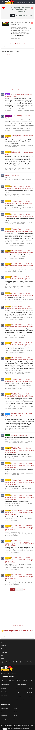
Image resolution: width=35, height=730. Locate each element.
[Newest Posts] (29, 2)
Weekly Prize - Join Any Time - (20, 23)
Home (2, 658)
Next (18, 589)
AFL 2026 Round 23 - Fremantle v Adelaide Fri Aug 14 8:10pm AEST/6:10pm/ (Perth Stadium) (19, 450)
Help (2, 655)
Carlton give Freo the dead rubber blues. (19, 136)
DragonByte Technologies (7, 727)
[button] (17, 642)
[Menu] (2, 2)
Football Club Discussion (20, 181)
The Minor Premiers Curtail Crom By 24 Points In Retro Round (18, 415)
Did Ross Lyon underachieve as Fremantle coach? (18, 95)
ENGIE (23, 30)
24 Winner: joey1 (15, 39)
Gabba (27, 30)
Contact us (3, 645)
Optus (20, 32)
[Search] (33, 2)
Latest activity (4, 695)
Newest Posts (5, 684)
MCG (12, 32)
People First (26, 32)
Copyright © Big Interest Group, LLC (9, 673)
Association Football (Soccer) (22, 130)
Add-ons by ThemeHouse (7, 728)
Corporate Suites (20, 34)
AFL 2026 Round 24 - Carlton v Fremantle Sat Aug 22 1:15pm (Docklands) (19, 187)
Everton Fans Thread (12, 175)
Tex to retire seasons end (16, 435)
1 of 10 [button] (12, 589)
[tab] (11, 43)
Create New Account (25, 15)
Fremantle (14, 146)
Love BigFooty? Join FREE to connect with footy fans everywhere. (20, 9)
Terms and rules (4, 648)
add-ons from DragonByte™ (20, 725)
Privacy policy (4, 652)
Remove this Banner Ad (17, 90)
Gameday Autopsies (19, 195)
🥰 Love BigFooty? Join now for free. (17, 630)
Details (14, 727)
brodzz (30, 699)
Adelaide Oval (16, 30)
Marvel (16, 32)
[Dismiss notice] (32, 8)
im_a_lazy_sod (8, 54)
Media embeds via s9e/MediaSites (21, 728)
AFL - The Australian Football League (24, 110)
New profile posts (5, 692)
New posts (3, 688)
